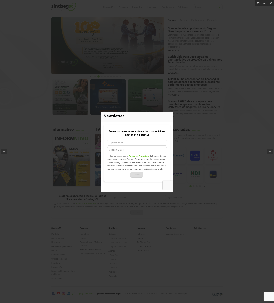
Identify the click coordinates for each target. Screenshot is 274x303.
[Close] (271, 3)
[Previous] (4, 151)
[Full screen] (258, 3)
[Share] (264, 3)
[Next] (269, 151)
